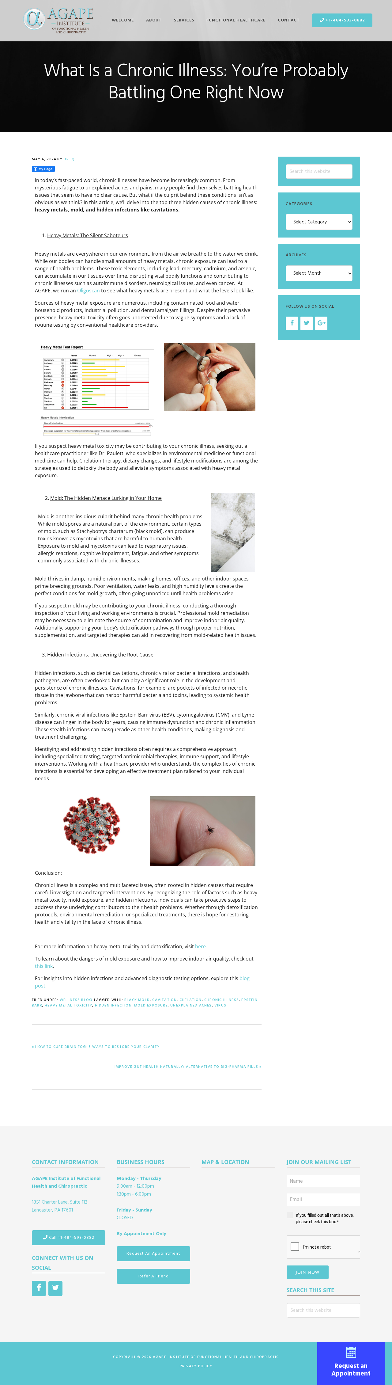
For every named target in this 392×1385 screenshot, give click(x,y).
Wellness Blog (76, 1000)
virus (220, 1006)
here (200, 946)
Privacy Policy (196, 1366)
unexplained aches (191, 1006)
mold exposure (151, 1006)
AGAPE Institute (58, 21)
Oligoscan (88, 290)
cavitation (164, 1000)
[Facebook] (292, 323)
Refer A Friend (153, 1276)
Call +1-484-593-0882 (71, 1237)
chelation (190, 1000)
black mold (137, 1000)
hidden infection (113, 1006)
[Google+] (321, 323)
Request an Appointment (351, 1370)
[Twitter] (306, 323)
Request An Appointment (153, 1253)
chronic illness (221, 1000)
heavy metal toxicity (68, 1006)
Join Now (307, 1272)
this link (44, 966)
